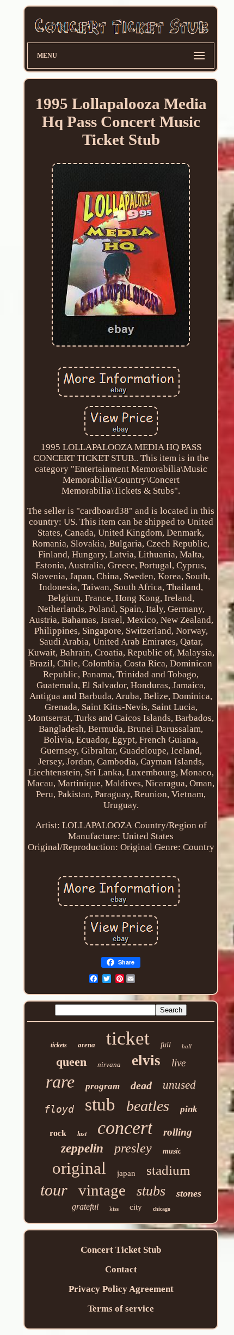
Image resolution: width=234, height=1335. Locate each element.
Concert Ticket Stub (121, 1250)
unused (179, 1084)
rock (58, 1133)
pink (189, 1109)
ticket (128, 1038)
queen (71, 1062)
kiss (114, 1208)
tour (53, 1190)
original (79, 1168)
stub (100, 1104)
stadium (168, 1170)
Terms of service (121, 1308)
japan (126, 1173)
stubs (151, 1191)
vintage (102, 1190)
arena (86, 1045)
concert (124, 1128)
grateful (85, 1206)
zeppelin (82, 1148)
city (136, 1207)
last (82, 1134)
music (172, 1151)
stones (188, 1193)
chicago (161, 1209)
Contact (121, 1269)
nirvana (109, 1064)
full (166, 1045)
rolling (177, 1132)
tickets (59, 1045)
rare (60, 1081)
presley (133, 1148)
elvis (146, 1060)
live (178, 1063)
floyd (59, 1109)
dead (141, 1085)
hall (187, 1046)
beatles (147, 1105)
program (102, 1086)
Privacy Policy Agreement (121, 1289)
